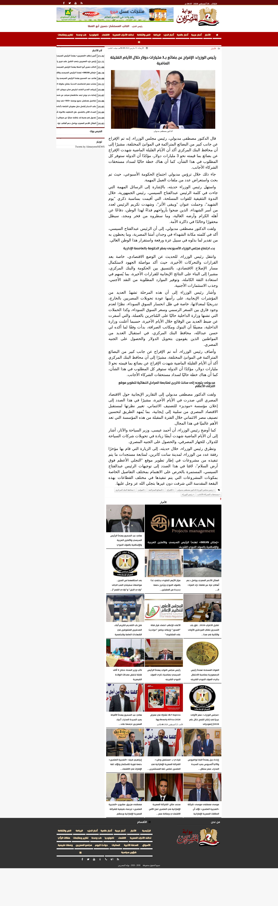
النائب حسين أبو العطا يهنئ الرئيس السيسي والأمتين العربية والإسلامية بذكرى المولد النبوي (54, 67)
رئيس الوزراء (187, 494)
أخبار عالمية (182, 35)
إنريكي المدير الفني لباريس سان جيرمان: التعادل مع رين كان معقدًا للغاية (63, 89)
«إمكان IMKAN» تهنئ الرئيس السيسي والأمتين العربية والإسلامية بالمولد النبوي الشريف (55, 72)
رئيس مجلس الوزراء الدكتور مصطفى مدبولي (195, 490)
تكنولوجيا (94, 35)
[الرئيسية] (217, 35)
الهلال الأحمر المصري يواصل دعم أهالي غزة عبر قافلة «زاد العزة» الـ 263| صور (61, 123)
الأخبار (208, 35)
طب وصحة (81, 35)
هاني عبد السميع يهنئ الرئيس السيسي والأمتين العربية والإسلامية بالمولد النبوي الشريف (55, 78)
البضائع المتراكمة (155, 490)
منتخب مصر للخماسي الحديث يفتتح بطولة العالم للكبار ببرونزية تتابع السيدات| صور (59, 84)
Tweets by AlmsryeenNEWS (90, 146)
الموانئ (141, 490)
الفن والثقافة (143, 35)
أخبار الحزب (168, 35)
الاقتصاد (106, 35)
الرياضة (157, 35)
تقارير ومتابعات (65, 35)
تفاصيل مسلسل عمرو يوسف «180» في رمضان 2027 (72, 101)
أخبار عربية (196, 35)
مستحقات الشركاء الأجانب (208, 494)
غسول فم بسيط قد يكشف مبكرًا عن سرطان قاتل (74, 117)
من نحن (215, 822)
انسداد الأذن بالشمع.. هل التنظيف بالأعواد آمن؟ (75, 112)
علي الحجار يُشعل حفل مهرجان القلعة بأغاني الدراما (72, 106)
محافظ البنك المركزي (124, 490)
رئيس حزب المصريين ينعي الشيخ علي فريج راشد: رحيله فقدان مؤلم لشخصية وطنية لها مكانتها (53, 61)
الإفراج (169, 490)
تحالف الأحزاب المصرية (123, 35)
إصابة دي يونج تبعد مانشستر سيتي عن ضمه (76, 95)
